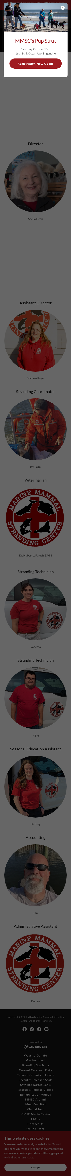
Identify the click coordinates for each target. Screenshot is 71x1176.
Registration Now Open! (35, 63)
